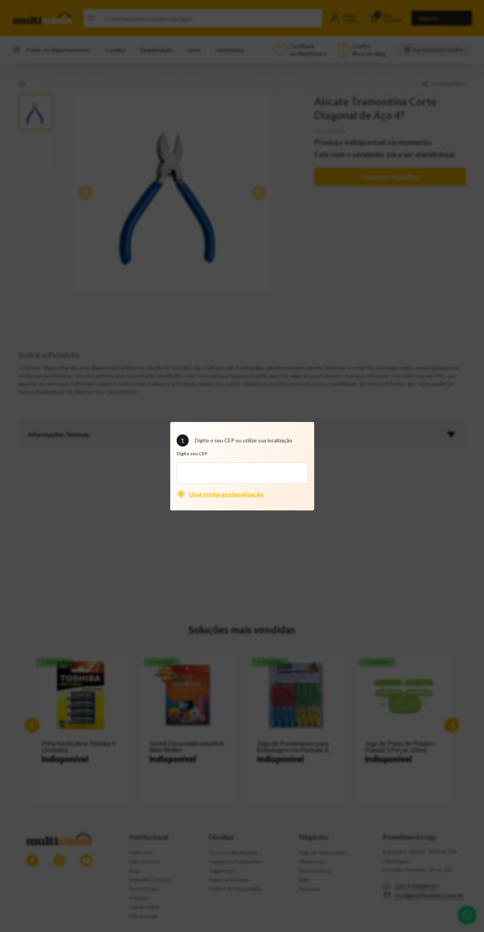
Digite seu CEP (192, 453)
